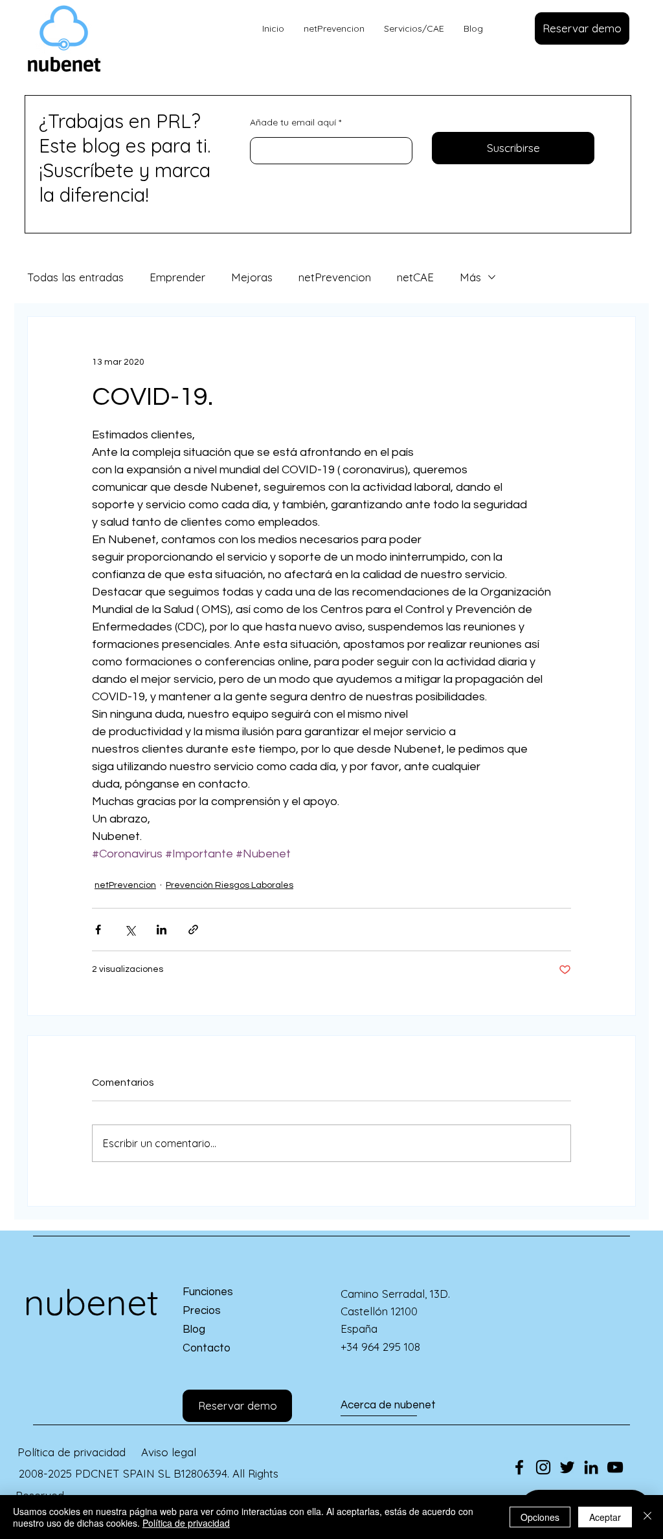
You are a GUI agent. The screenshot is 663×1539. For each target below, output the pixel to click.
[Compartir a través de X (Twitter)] (130, 929)
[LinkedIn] (591, 1467)
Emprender (177, 277)
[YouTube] (615, 1467)
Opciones (540, 1517)
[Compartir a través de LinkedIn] (161, 929)
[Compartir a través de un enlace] (193, 929)
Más (470, 277)
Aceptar (605, 1517)
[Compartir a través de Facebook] (98, 929)
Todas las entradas (75, 277)
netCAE (415, 277)
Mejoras (252, 277)
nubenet (91, 1302)
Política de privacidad (186, 1522)
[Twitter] (567, 1467)
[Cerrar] (647, 1517)
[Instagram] (543, 1467)
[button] (582, 28)
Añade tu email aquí (293, 122)
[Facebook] (519, 1467)
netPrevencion (334, 277)
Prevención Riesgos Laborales (229, 885)
